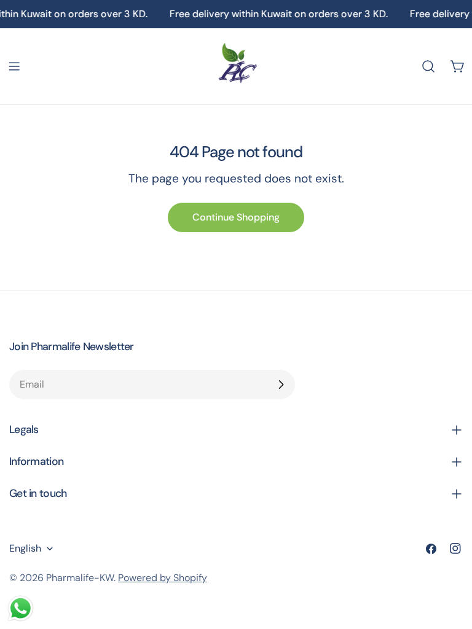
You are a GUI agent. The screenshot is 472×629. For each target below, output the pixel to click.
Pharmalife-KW (80, 577)
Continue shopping (236, 217)
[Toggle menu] (14, 66)
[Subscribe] (281, 384)
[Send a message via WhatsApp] (20, 608)
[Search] (428, 66)
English (25, 548)
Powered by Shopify (162, 577)
